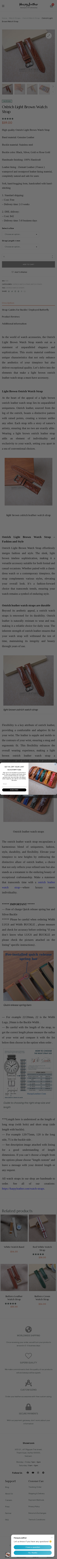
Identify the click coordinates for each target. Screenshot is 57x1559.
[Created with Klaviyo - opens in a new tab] (28, 795)
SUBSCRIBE (14, 789)
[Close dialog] (55, 764)
